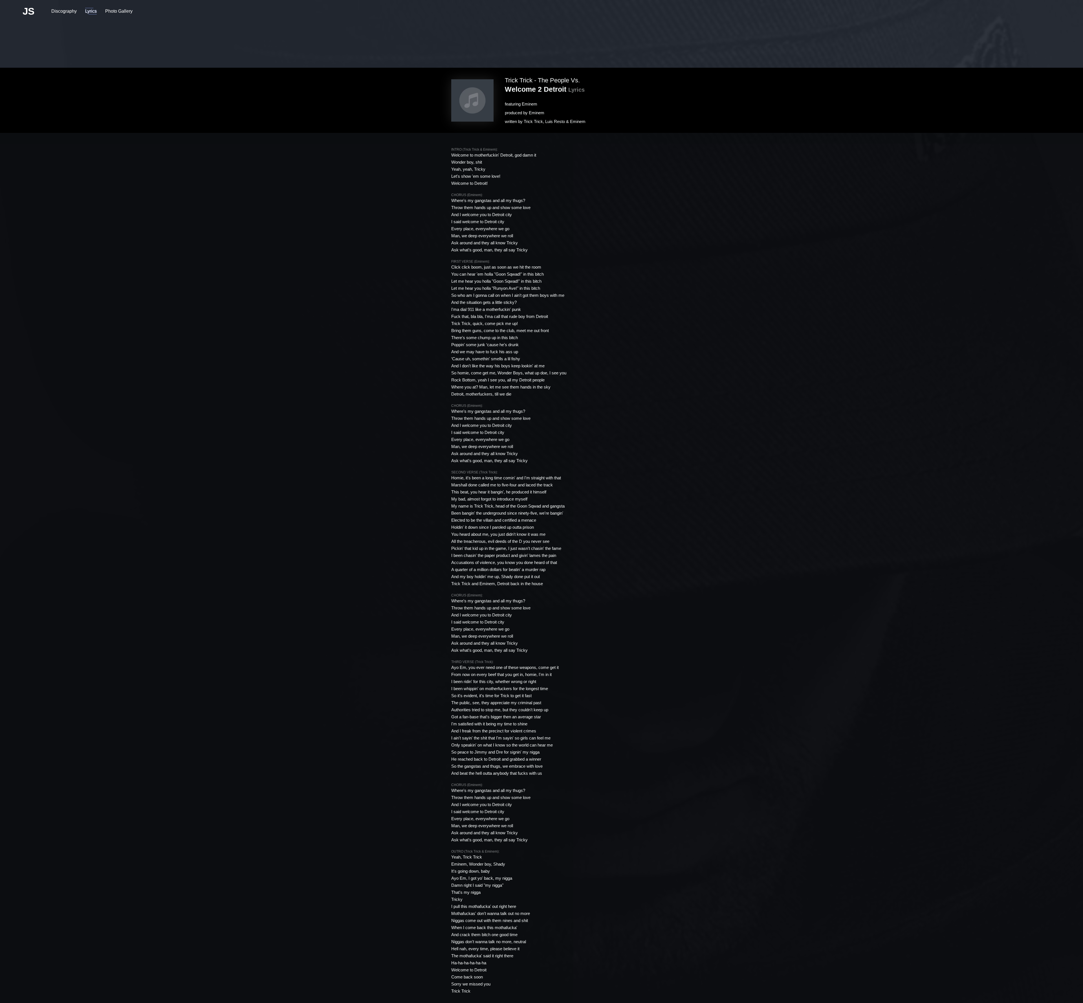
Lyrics (91, 11)
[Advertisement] (541, 41)
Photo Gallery (119, 11)
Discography (64, 11)
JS (28, 11)
